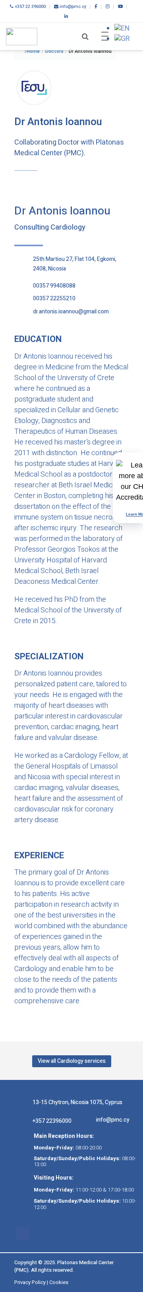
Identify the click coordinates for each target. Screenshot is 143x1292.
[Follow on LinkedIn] (38, 1233)
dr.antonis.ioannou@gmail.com (71, 311)
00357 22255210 (54, 298)
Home (33, 51)
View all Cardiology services (72, 1061)
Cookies (58, 1282)
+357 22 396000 (30, 6)
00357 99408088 (54, 286)
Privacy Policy (30, 1282)
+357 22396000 (52, 1121)
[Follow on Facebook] (22, 1233)
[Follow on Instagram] (54, 1233)
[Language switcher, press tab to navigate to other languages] (121, 28)
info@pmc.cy (72, 6)
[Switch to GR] (122, 38)
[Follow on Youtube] (70, 1233)
